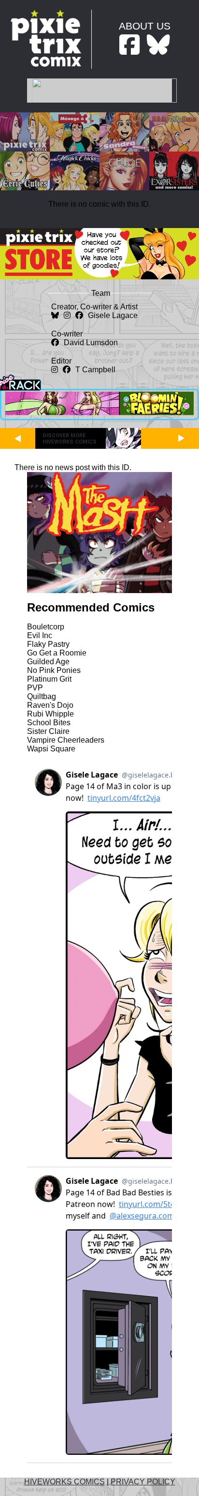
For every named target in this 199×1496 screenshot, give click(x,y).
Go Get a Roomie (56, 653)
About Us (145, 25)
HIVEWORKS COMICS (64, 1482)
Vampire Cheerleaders (65, 740)
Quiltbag (41, 696)
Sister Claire (48, 731)
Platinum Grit (49, 679)
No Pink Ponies (54, 670)
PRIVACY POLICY (143, 1482)
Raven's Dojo (50, 705)
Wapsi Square (51, 749)
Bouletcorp (45, 627)
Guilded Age (48, 661)
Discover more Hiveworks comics (70, 438)
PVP (35, 688)
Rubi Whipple (50, 714)
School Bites (49, 722)
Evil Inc (39, 635)
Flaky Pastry (48, 644)
